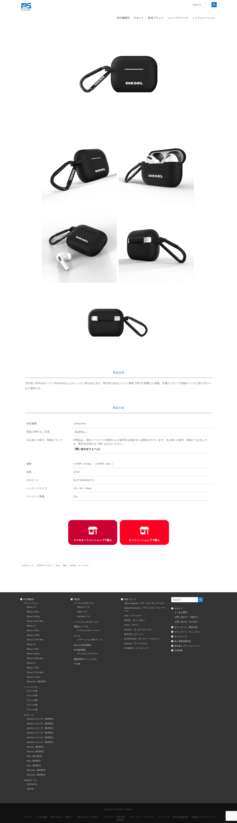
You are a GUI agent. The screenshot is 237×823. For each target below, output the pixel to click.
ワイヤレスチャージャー (88, 630)
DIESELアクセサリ (45, 565)
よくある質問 (180, 612)
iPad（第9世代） (34, 761)
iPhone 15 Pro (33, 630)
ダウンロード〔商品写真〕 (186, 627)
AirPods (30, 789)
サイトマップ (180, 636)
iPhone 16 (31, 607)
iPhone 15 (31, 626)
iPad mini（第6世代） (37, 770)
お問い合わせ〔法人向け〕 (187, 622)
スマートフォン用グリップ (89, 640)
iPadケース (82, 612)
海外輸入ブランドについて (186, 646)
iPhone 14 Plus (33, 654)
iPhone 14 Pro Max (35, 658)
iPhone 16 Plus (33, 616)
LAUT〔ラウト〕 (132, 625)
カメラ (77, 636)
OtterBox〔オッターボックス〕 (138, 630)
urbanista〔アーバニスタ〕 (136, 643)
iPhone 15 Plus (33, 635)
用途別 (77, 599)
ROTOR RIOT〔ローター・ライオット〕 (143, 639)
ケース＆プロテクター (84, 603)
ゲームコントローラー (87, 654)
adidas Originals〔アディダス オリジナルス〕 (145, 603)
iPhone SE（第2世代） (37, 681)
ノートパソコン (31, 687)
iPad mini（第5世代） (37, 775)
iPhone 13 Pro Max (35, 672)
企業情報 (178, 650)
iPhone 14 (31, 644)
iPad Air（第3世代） (36, 751)
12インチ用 (32, 705)
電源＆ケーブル (81, 626)
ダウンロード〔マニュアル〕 (188, 632)
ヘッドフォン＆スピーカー (86, 622)
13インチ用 (32, 700)
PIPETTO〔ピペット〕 (134, 634)
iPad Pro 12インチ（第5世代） (41, 724)
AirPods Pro (32, 784)
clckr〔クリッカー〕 (133, 616)
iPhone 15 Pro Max (35, 640)
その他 (77, 664)
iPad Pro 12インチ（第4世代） (41, 728)
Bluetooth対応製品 (82, 645)
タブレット (29, 715)
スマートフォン (31, 603)
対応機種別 (123, 17)
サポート (139, 17)
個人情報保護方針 (182, 641)
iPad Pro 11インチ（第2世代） (41, 742)
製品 (65, 565)
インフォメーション (203, 17)
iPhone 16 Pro (33, 612)
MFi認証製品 (80, 650)
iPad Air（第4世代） (36, 747)
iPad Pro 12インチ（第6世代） (41, 719)
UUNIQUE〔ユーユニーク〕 (137, 648)
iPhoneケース (83, 607)
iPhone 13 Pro (33, 668)
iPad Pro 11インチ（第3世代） (41, 737)
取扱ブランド (155, 17)
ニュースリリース (178, 17)
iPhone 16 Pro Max (35, 621)
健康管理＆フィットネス (85, 659)
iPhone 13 (31, 663)
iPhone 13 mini (33, 677)
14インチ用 (32, 695)
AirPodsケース (28, 565)
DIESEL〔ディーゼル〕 (80, 565)
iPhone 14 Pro (33, 649)
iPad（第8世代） (34, 765)
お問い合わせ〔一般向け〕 (187, 617)
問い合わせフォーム (87, 449)
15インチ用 (32, 691)
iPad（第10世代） (35, 756)
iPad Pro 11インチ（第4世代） (41, 733)
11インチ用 (32, 710)
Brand (58, 565)
